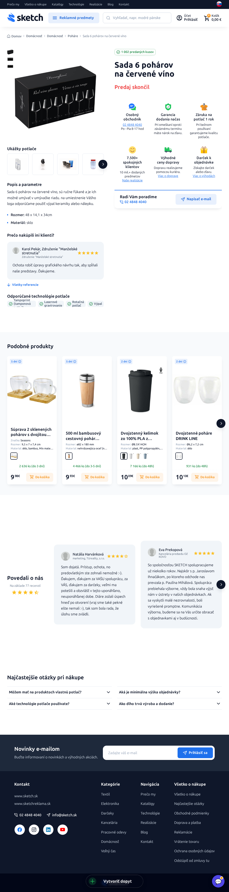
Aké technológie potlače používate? (39, 704)
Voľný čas (108, 851)
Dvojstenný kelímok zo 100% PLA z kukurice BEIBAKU (139, 438)
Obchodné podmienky (191, 813)
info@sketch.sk (64, 815)
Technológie (76, 4)
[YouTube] (62, 829)
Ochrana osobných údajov (194, 851)
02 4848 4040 (132, 125)
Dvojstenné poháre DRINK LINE (194, 436)
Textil (105, 794)
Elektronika (110, 804)
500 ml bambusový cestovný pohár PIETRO (83, 438)
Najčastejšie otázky (189, 804)
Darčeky (107, 813)
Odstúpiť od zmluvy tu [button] (191, 860)
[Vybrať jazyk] (219, 4)
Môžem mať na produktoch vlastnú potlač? (45, 692)
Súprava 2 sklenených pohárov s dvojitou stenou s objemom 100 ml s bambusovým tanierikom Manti (32, 440)
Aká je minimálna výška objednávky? (149, 692)
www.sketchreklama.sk (32, 804)
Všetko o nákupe (36, 4)
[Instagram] (34, 829)
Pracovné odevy (113, 832)
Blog (110, 4)
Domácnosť (34, 36)
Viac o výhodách (204, 176)
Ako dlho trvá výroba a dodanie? (146, 704)
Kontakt (124, 4)
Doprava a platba (187, 822)
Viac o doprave (168, 176)
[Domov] (25, 18)
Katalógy (57, 4)
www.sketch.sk (26, 796)
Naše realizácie (132, 180)
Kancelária (109, 822)
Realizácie (95, 4)
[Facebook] (19, 829)
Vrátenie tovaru (186, 841)
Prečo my (13, 4)
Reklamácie (183, 832)
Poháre (73, 36)
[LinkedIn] (48, 829)
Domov (16, 36)
